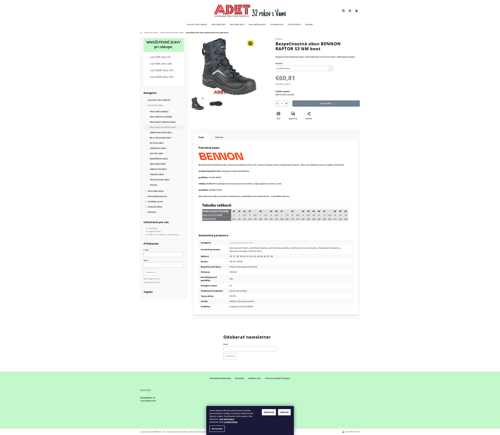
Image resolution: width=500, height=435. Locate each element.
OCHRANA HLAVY (155, 201)
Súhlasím (284, 412)
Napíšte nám (155, 231)
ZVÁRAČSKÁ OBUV (158, 148)
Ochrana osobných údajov (277, 378)
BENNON (279, 39)
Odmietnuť (269, 412)
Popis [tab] (201, 137)
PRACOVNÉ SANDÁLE (159, 111)
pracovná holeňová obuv (242, 242)
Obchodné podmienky (220, 378)
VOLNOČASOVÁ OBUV (159, 179)
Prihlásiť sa (150, 272)
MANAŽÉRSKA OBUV (159, 158)
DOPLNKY (152, 212)
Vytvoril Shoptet (352, 431)
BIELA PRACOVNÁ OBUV (160, 137)
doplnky (154, 184)
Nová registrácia (152, 278)
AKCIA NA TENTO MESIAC (159, 100)
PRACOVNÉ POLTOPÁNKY (161, 116)
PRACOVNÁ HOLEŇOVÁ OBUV (163, 127)
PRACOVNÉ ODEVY (156, 191)
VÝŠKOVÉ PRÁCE (155, 206)
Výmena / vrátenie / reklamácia (164, 234)
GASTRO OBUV (156, 153)
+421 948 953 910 (148, 400)
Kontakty (153, 228)
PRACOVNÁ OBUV (155, 105)
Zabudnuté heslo (152, 282)
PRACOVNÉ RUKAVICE (157, 196)
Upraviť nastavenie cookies (201, 432)
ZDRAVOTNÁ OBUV (158, 169)
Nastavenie (217, 428)
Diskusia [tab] (219, 137)
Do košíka (327, 103)
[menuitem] (197, 25)
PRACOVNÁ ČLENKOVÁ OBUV (163, 122)
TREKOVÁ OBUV (157, 174)
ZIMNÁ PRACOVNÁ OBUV (161, 132)
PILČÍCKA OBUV (157, 143)
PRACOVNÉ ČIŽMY (158, 164)
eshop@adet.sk (147, 397)
